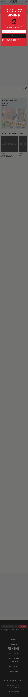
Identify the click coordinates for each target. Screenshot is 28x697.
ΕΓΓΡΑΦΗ (14, 35)
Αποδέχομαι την (13, 40)
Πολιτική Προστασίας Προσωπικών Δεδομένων (13, 40)
